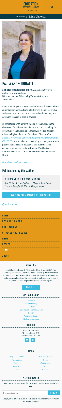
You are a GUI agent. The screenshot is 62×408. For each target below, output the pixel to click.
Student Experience (31, 318)
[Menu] (57, 7)
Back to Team (10, 204)
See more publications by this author (31, 195)
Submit (53, 393)
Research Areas (45, 356)
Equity (31, 312)
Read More (31, 287)
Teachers (31, 306)
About (5, 255)
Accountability (31, 303)
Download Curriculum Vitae (15, 161)
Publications (10, 227)
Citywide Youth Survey (15, 232)
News (5, 238)
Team (5, 250)
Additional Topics (31, 315)
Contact (45, 369)
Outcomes (31, 300)
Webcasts (16, 366)
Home (5, 215)
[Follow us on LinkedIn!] (33, 341)
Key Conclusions (12, 221)
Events (6, 244)
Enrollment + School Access (31, 309)
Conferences (45, 363)
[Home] (31, 7)
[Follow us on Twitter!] (27, 341)
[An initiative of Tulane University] (31, 16)
